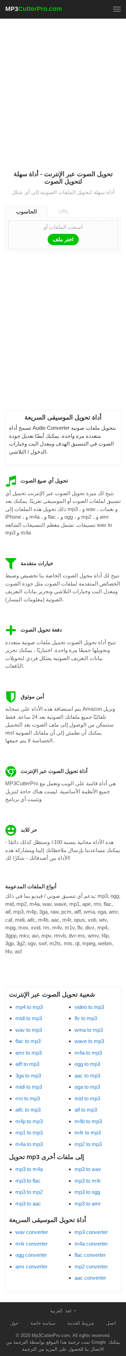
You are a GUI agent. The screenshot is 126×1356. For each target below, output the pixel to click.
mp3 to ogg (87, 1192)
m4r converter (31, 1244)
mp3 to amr (88, 1204)
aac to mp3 (87, 1076)
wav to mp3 (28, 1030)
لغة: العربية (61, 1310)
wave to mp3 (89, 1041)
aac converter (90, 1278)
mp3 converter (91, 1232)
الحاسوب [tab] (26, 212)
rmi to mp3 (27, 1098)
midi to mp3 (28, 1018)
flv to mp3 (86, 1018)
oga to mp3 (87, 1087)
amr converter (31, 1266)
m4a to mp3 (29, 1144)
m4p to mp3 (29, 1121)
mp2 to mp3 (88, 1144)
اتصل (111, 1323)
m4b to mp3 (88, 1121)
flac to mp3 (28, 1041)
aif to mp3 (86, 1110)
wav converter (31, 1232)
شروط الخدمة (80, 1323)
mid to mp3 (87, 1098)
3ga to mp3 (28, 1076)
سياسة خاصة (42, 1323)
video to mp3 (89, 1007)
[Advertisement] (63, 90)
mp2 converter (91, 1266)
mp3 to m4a (29, 1169)
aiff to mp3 (27, 1064)
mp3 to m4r (88, 1181)
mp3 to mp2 (29, 1192)
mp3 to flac (28, 1181)
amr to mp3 (28, 1053)
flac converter (90, 1255)
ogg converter (31, 1255)
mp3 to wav (88, 1169)
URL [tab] (63, 212)
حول (14, 1323)
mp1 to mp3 (29, 1133)
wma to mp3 (89, 1030)
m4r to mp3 (88, 1133)
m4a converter (91, 1244)
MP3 (33, 8)
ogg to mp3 (87, 1064)
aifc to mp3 (28, 1110)
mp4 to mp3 (29, 1007)
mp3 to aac (28, 1204)
